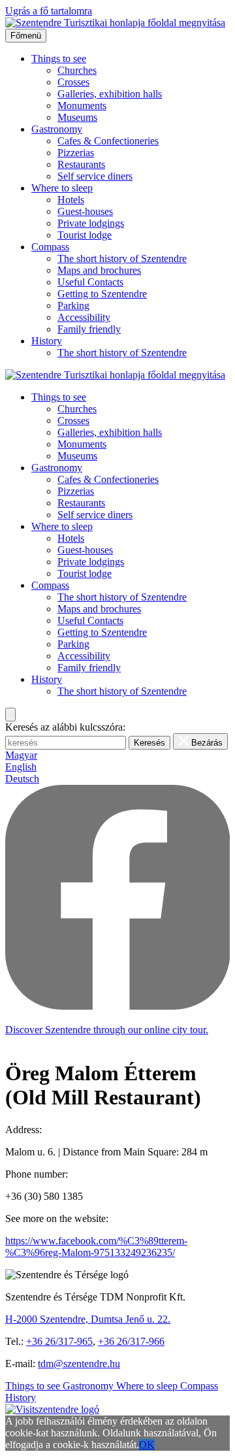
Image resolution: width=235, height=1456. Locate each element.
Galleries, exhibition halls (109, 93)
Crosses (73, 82)
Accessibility (83, 317)
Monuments (81, 105)
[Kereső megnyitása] (10, 714)
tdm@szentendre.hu (79, 1363)
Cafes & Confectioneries (108, 140)
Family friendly (89, 329)
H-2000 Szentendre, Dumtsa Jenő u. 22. (87, 1319)
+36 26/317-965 (59, 1341)
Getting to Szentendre (102, 293)
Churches (77, 70)
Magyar (21, 755)
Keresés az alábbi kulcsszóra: (65, 727)
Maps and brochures (99, 270)
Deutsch (22, 778)
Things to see (58, 58)
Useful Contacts (90, 282)
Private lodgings (90, 223)
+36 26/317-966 (131, 1341)
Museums (77, 117)
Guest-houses (85, 211)
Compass (50, 246)
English (21, 766)
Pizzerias (75, 152)
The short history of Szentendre (122, 258)
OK (147, 1444)
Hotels (70, 199)
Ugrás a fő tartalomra (48, 10)
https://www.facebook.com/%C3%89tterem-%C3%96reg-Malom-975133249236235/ (96, 1246)
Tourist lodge (84, 234)
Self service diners (95, 176)
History (46, 340)
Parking (73, 305)
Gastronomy (56, 129)
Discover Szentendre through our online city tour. (106, 1029)
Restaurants (81, 164)
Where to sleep (62, 187)
